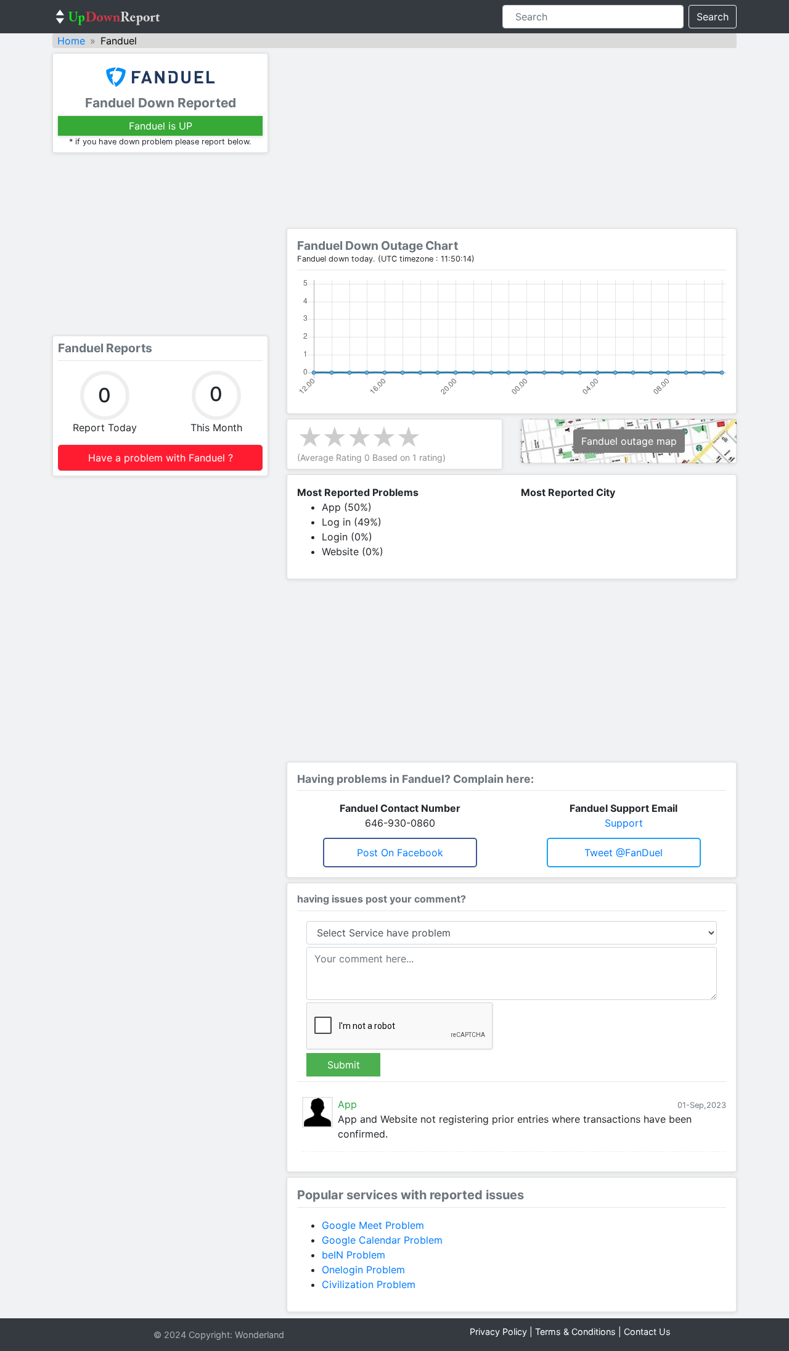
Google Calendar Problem (382, 1240)
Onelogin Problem (363, 1269)
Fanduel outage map (629, 441)
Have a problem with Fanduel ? (160, 458)
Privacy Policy (498, 1331)
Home (71, 41)
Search (713, 16)
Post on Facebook (400, 852)
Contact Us (647, 1331)
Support (624, 823)
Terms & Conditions (575, 1331)
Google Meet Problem (373, 1225)
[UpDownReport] (107, 17)
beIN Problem (353, 1255)
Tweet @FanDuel (623, 852)
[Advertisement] (160, 244)
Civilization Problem (368, 1284)
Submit (343, 1065)
